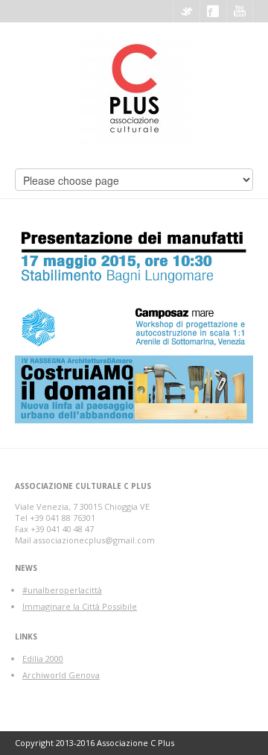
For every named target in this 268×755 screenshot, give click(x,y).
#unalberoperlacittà (62, 590)
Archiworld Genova (61, 674)
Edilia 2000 (42, 658)
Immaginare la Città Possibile (79, 606)
